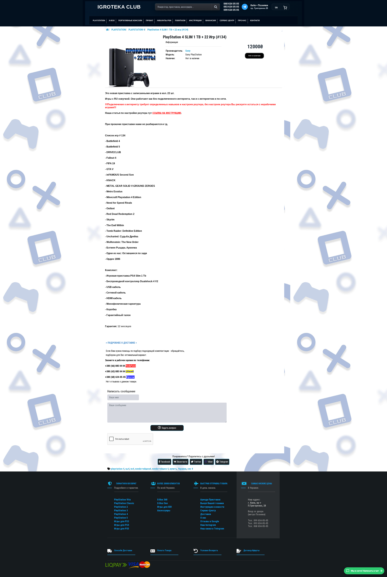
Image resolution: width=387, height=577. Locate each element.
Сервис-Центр (208, 510)
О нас (203, 517)
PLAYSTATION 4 (136, 29)
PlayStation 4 (121, 514)
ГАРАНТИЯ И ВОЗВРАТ (126, 483)
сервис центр (227, 20)
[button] (364, 570)
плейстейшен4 (143, 468)
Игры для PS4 (121, 525)
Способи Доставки (123, 550)
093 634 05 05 (231, 6)
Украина (182, 468)
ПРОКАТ (149, 20)
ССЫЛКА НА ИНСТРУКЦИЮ (166, 113)
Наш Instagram (208, 525)
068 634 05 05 (231, 3)
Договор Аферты (251, 550)
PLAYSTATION (118, 29)
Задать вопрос (168, 427)
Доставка (205, 514)
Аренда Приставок (210, 499)
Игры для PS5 (121, 528)
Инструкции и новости (212, 506)
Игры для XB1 (164, 506)
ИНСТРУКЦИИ (195, 20)
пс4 (132, 468)
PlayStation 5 (121, 517)
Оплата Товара (164, 550)
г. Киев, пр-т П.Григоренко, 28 (257, 504)
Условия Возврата (209, 550)
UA (276, 7)
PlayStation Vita (122, 499)
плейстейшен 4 (160, 468)
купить (173, 468)
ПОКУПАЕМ (180, 20)
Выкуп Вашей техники (212, 503)
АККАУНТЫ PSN (164, 20)
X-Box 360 (162, 499)
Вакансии (210, 20)
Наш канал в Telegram (212, 528)
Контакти (255, 20)
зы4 (127, 468)
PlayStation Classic (124, 503)
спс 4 (190, 468)
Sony (187, 50)
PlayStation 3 (121, 510)
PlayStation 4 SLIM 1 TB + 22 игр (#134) (167, 29)
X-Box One (162, 503)
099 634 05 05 (231, 10)
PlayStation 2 (121, 506)
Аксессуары (163, 510)
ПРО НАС (242, 20)
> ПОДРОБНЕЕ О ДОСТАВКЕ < (121, 342)
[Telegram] (245, 7)
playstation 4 (117, 468)
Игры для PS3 (121, 521)
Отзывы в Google (209, 521)
